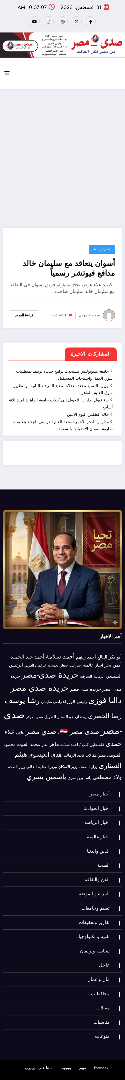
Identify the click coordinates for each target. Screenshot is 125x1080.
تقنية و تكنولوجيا (94, 936)
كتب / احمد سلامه (74, 744)
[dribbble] (63, 21)
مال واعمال (98, 979)
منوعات (102, 1036)
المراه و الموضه (94, 894)
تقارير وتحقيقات (94, 922)
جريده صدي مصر (40, 688)
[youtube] (35, 21)
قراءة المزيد (24, 315)
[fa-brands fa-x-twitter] (77, 21)
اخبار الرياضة (101, 249)
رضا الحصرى (105, 715)
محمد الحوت (28, 744)
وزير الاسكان (67, 766)
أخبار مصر (100, 794)
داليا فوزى (105, 700)
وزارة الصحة (88, 766)
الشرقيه (86, 676)
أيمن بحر (113, 665)
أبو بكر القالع (109, 656)
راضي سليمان (51, 701)
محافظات (100, 994)
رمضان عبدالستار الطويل (65, 716)
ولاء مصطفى (107, 777)
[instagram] (49, 21)
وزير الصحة (16, 766)
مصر (102, 755)
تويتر (82, 1067)
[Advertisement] (62, 158)
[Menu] (7, 73)
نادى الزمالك (73, 755)
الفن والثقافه (97, 879)
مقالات (91, 755)
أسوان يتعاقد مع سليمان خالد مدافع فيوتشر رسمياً (69, 268)
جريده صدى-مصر (85, 689)
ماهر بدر (50, 744)
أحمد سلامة (60, 656)
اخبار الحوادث (96, 808)
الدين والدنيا (98, 851)
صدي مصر (41, 731)
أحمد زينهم (86, 657)
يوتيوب (66, 1067)
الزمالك (98, 676)
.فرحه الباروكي (89, 315)
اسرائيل (76, 665)
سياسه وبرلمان (95, 951)
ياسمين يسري (46, 777)
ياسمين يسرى (79, 777)
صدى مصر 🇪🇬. (78, 731)
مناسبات (101, 1022)
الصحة (103, 865)
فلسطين (97, 745)
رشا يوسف (22, 700)
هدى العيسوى (45, 754)
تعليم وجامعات (95, 908)
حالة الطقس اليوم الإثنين (88, 414)
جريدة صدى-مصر (50, 675)
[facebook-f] (91, 21)
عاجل (20, 732)
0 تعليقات (58, 315)
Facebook (101, 1067)
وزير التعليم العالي (41, 766)
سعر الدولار (34, 716)
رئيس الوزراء (75, 701)
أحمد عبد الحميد (27, 657)
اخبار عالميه (93, 665)
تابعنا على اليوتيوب (39, 1067)
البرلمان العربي (35, 665)
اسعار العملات (58, 665)
